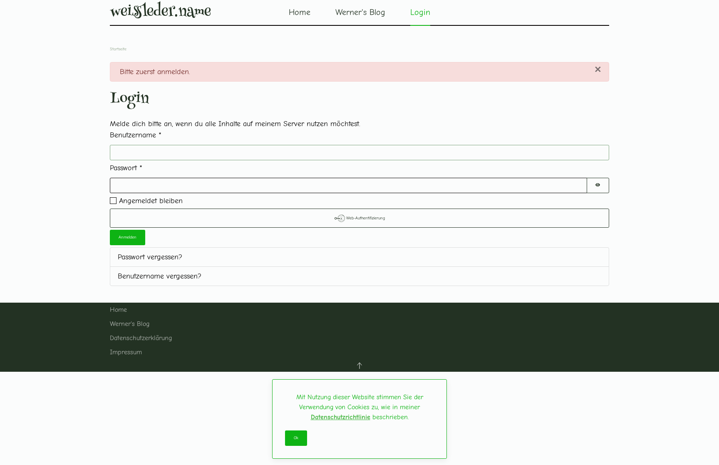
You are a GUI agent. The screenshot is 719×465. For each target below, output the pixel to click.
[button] (359, 365)
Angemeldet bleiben (151, 200)
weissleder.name (160, 12)
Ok (296, 437)
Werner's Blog (129, 324)
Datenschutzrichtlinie (340, 417)
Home (299, 12)
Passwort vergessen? (150, 257)
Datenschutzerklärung (141, 338)
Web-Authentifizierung (365, 218)
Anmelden (127, 237)
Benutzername (135, 135)
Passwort (126, 168)
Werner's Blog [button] (360, 12)
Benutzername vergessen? (159, 276)
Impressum (126, 352)
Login (420, 12)
